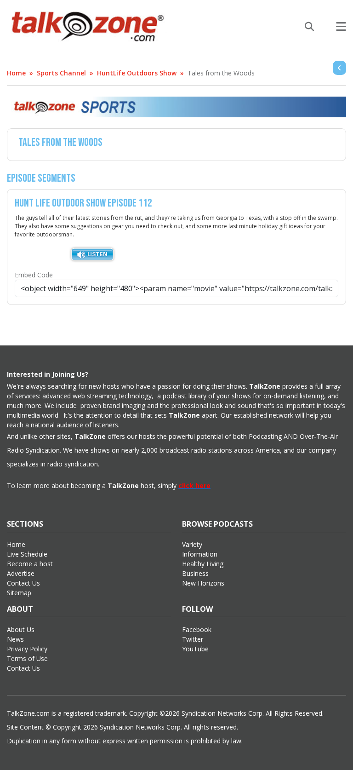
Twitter (192, 639)
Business (195, 573)
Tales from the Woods (221, 73)
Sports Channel (61, 73)
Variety (192, 544)
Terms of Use (27, 658)
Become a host (30, 563)
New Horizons (203, 583)
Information (199, 554)
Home (16, 73)
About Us (20, 629)
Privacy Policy (27, 648)
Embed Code (34, 274)
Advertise (20, 573)
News (15, 639)
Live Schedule (27, 554)
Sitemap (19, 592)
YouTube (195, 648)
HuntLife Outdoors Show (136, 73)
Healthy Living (202, 563)
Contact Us (23, 583)
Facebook (196, 629)
